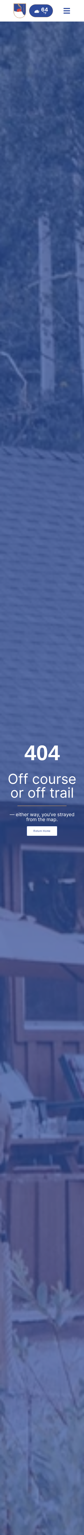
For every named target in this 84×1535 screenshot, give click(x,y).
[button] (66, 11)
